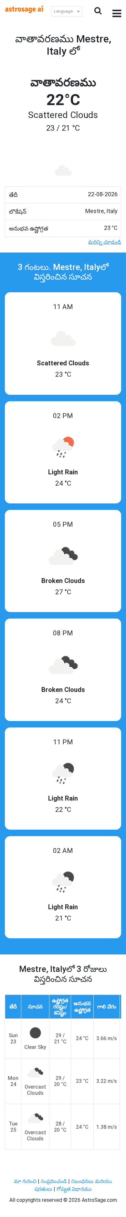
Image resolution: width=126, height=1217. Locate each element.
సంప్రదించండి (54, 1181)
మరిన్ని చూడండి (104, 242)
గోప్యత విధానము (74, 1189)
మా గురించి (26, 1181)
